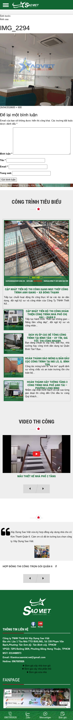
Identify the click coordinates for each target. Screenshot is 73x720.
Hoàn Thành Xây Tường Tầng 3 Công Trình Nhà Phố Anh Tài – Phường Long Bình (47, 385)
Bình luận (6, 153)
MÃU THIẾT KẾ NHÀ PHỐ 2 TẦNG (36, 476)
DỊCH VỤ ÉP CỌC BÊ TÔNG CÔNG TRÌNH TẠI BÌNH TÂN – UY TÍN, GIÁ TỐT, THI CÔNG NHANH (47, 338)
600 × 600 (16, 107)
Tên (3, 160)
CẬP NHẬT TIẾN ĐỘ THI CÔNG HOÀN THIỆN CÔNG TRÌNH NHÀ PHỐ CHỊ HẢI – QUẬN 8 (47, 314)
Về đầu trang (64, 705)
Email (4, 166)
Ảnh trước (5, 16)
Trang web (5, 173)
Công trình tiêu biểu (36, 202)
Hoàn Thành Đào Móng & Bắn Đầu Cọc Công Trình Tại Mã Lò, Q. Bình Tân (47, 361)
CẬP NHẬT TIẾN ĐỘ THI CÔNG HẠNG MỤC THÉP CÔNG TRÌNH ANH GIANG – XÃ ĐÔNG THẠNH (36, 291)
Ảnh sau (4, 19)
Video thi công (36, 422)
